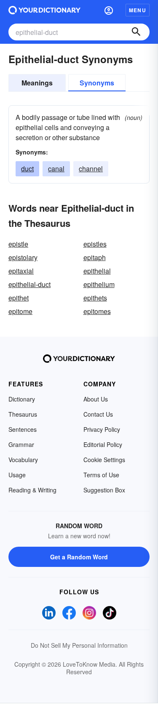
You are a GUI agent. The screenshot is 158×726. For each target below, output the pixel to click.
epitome (20, 311)
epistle (18, 244)
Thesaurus (22, 414)
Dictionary (21, 399)
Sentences (22, 429)
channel (91, 168)
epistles (95, 244)
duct (27, 168)
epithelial (97, 271)
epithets (95, 298)
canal (56, 168)
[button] (109, 10)
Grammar (21, 444)
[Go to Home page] (44, 10)
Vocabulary (23, 459)
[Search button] (136, 32)
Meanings (37, 83)
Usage (17, 475)
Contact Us (98, 414)
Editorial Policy (102, 444)
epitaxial (21, 271)
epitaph (94, 257)
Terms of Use (101, 475)
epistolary (22, 257)
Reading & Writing (32, 490)
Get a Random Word (79, 557)
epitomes (97, 311)
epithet (18, 298)
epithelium (99, 284)
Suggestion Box (104, 490)
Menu (137, 10)
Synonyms (97, 83)
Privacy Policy (101, 429)
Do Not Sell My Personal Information (79, 645)
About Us (95, 399)
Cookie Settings (104, 459)
